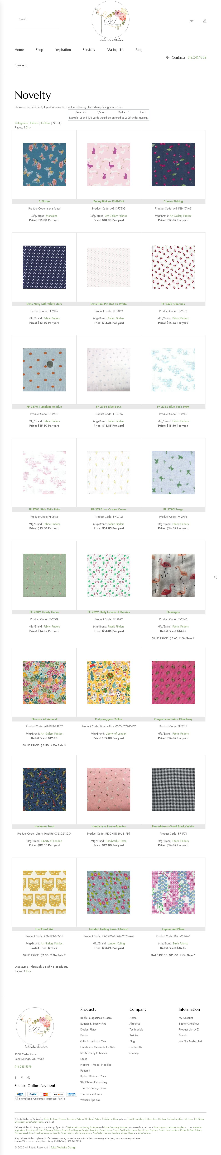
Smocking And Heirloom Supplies (169, 1127)
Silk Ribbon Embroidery (93, 1082)
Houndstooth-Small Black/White (173, 826)
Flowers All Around (44, 719)
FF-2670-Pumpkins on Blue (44, 407)
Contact (21, 65)
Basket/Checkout (189, 1024)
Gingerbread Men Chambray (173, 719)
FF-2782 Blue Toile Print (173, 407)
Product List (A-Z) (189, 1030)
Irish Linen (188, 1119)
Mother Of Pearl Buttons (190, 1130)
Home (19, 50)
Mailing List (115, 50)
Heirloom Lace (151, 1119)
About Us (134, 1024)
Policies (133, 1035)
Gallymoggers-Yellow (109, 719)
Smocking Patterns (75, 1119)
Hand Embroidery (135, 1119)
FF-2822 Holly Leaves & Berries (109, 612)
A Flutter (44, 201)
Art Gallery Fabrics (116, 216)
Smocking (30, 1130)
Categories (21, 123)
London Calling (116, 943)
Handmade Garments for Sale (97, 1047)
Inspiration (63, 50)
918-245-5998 (23, 1067)
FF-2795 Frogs (173, 509)
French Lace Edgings (147, 1130)
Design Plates (88, 1030)
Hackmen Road (44, 826)
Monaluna (51, 216)
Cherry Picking (173, 201)
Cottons (45, 123)
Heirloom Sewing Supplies (170, 1119)
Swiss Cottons (144, 1132)
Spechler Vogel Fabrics (62, 1132)
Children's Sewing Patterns (48, 1130)
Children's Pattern (93, 1119)
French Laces (106, 1130)
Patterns (85, 1071)
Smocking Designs (42, 1132)
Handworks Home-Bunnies (109, 826)
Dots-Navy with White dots (44, 304)
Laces (83, 1059)
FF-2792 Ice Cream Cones (108, 509)
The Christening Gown (93, 1088)
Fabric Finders (52, 318)
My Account (186, 1018)
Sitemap (134, 1053)
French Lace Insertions (169, 1130)
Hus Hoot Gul (44, 929)
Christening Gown (110, 1119)
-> (29, 128)
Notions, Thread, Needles (95, 1065)
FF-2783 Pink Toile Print (44, 509)
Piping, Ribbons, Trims (93, 1076)
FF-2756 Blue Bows (109, 407)
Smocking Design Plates (122, 1132)
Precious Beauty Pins (24, 1132)
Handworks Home (116, 841)
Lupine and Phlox (173, 929)
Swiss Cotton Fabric (34, 1121)
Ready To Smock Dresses (55, 1119)
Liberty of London (116, 734)
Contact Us (135, 1047)
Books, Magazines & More (96, 1018)
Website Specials (90, 1100)
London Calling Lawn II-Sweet (108, 929)
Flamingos (173, 612)
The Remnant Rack (91, 1094)
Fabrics (34, 123)
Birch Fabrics (180, 943)
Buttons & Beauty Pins (93, 1024)
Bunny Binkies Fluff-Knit (108, 201)
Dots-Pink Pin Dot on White (109, 304)
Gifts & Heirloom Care (93, 1041)
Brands (183, 1035)
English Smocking (90, 1130)
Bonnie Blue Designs (71, 1130)
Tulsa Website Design (63, 1147)
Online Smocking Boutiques (115, 1127)
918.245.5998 (197, 57)
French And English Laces (125, 1130)
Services (89, 50)
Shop (39, 50)
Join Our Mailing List (190, 1041)
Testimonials (136, 1030)
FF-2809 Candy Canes (44, 612)
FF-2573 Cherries (173, 304)
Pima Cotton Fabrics (101, 1132)
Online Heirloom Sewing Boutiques (83, 1127)
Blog (139, 50)
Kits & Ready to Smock (93, 1053)
